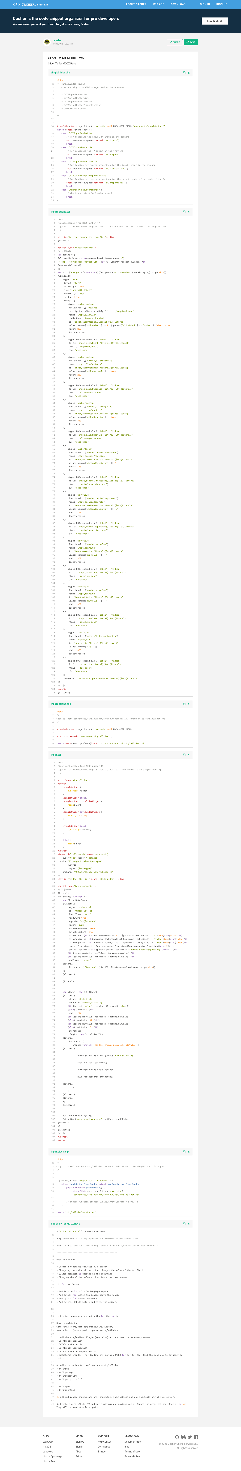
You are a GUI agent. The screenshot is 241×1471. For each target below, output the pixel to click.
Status (102, 1451)
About (79, 1451)
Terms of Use (132, 1451)
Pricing (79, 1456)
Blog (127, 1446)
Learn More (214, 21)
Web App (158, 4)
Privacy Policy (132, 1456)
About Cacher (136, 4)
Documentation (133, 1441)
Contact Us (104, 1446)
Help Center (104, 1441)
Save (190, 42)
